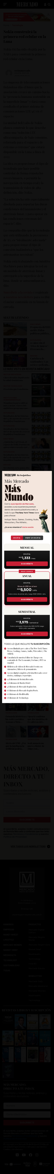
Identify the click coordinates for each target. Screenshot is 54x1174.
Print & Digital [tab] (33, 538)
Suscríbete (27, 564)
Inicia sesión (28, 527)
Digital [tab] (17, 538)
